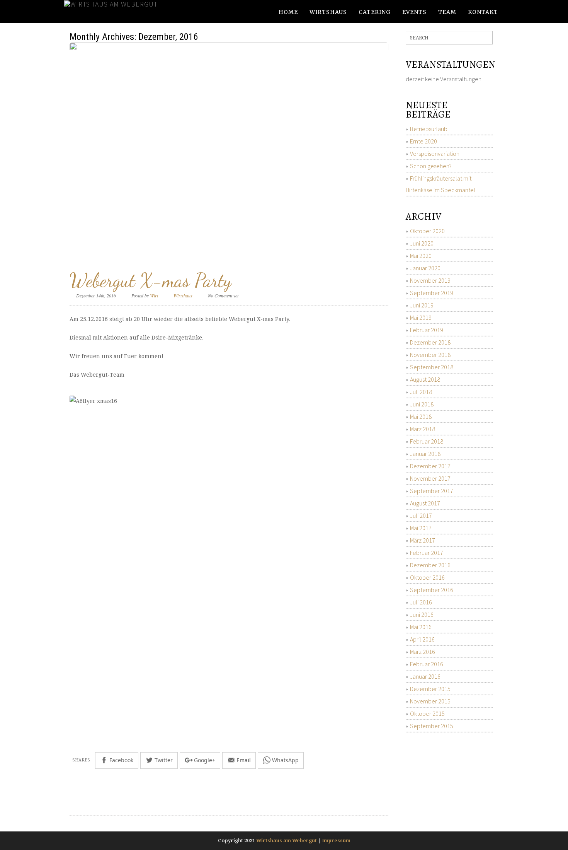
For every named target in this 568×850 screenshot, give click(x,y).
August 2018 (425, 379)
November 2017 (430, 478)
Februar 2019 (426, 330)
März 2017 (422, 540)
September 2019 (431, 293)
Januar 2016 (425, 676)
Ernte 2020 (423, 141)
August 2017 (425, 503)
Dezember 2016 (430, 565)
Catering (375, 12)
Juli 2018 (421, 392)
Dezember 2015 (430, 689)
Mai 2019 (421, 317)
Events (414, 12)
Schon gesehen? (431, 166)
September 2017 (431, 491)
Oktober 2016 (427, 577)
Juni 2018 (422, 404)
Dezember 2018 (430, 342)
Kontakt (483, 12)
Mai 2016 (421, 627)
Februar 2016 (426, 664)
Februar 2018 (426, 441)
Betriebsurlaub (428, 129)
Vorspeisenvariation (434, 153)
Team (447, 12)
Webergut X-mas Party (150, 280)
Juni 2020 (422, 243)
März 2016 (422, 651)
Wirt (154, 295)
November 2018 (430, 354)
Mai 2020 (421, 255)
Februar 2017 (426, 552)
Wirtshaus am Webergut (286, 840)
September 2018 (431, 367)
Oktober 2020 (427, 231)
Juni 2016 (422, 614)
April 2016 (422, 639)
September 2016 (431, 590)
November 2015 (430, 701)
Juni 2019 (422, 305)
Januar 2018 (425, 453)
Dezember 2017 (430, 466)
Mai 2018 (421, 416)
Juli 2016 (421, 602)
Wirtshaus (328, 12)
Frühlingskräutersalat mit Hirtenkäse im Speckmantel (440, 184)
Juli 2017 (421, 515)
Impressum (336, 840)
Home (288, 12)
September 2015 (431, 726)
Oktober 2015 (427, 713)
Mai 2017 (421, 528)
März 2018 (422, 429)
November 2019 (430, 280)
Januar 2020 (425, 268)
